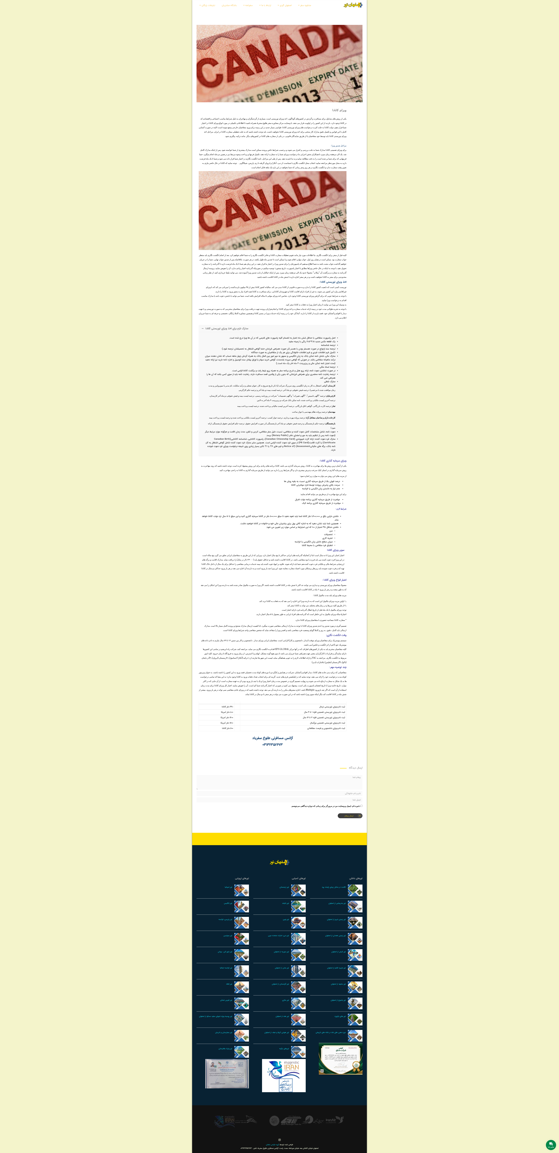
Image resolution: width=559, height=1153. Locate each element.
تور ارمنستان (284, 887)
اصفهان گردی (286, 5)
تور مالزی (285, 1000)
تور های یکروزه (340, 1016)
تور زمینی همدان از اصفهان (335, 935)
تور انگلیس (228, 903)
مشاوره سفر (305, 5)
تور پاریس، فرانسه (225, 919)
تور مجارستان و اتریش (223, 1032)
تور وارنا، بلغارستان (225, 1048)
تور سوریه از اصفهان (281, 951)
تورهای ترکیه (284, 1048)
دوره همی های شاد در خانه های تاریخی (331, 1032)
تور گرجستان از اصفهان (280, 984)
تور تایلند (285, 903)
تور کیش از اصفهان (338, 951)
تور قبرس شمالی (226, 1000)
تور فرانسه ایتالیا (226, 967)
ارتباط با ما (266, 5)
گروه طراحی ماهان (273, 1144)
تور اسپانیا (228, 887)
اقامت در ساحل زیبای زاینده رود (334, 887)
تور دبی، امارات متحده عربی (278, 935)
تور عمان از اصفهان (282, 967)
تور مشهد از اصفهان (338, 984)
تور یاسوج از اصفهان (338, 1000)
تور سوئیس (227, 935)
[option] (335, 1120)
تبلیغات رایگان (208, 5)
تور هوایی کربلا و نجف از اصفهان (276, 1032)
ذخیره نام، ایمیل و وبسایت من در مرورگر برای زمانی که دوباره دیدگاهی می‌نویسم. (325, 806)
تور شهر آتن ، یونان (225, 951)
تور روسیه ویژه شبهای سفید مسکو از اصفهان (215, 1016)
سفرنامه (249, 5)
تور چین (286, 919)
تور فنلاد (229, 984)
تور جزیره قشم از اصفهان (336, 967)
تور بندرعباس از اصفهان (337, 903)
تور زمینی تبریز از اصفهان (336, 919)
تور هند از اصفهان (282, 1016)
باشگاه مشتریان (229, 5)
